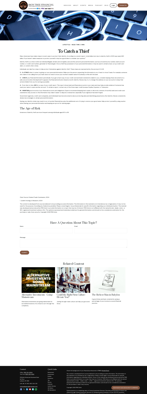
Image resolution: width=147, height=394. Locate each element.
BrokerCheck (105, 370)
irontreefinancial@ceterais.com (28, 386)
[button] (67, 5)
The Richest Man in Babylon (106, 294)
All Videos (50, 388)
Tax (49, 380)
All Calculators (52, 390)
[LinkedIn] (27, 389)
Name (21, 226)
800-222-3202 (29, 374)
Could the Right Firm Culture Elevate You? (71, 296)
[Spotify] (35, 389)
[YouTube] (30, 389)
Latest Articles (52, 386)
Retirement (51, 372)
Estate (49, 376)
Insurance (50, 378)
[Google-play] (33, 389)
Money (50, 382)
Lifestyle (50, 384)
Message (22, 237)
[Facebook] (21, 389)
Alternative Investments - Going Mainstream (37, 296)
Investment (51, 374)
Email (75, 226)
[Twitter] (24, 389)
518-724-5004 (28, 372)
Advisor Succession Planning (125, 388)
